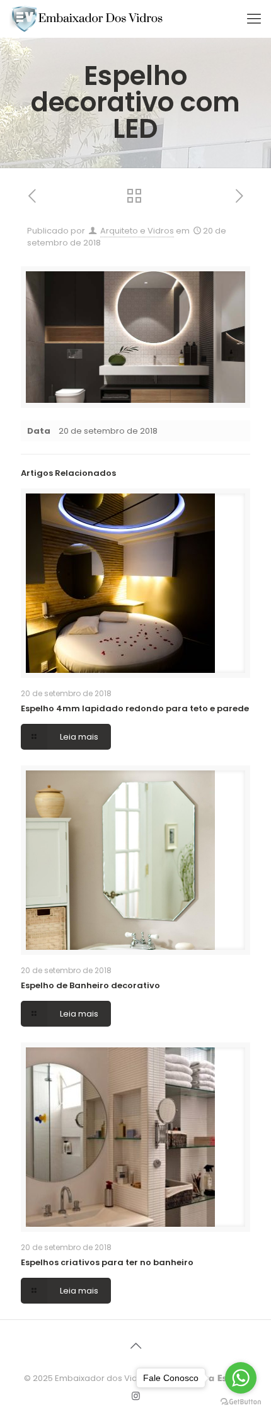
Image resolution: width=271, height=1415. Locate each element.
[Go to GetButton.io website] (241, 1402)
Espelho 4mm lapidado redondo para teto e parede (135, 708)
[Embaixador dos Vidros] (87, 19)
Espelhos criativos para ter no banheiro (107, 1262)
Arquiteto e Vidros (137, 231)
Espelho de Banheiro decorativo (90, 985)
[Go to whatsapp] (241, 1378)
